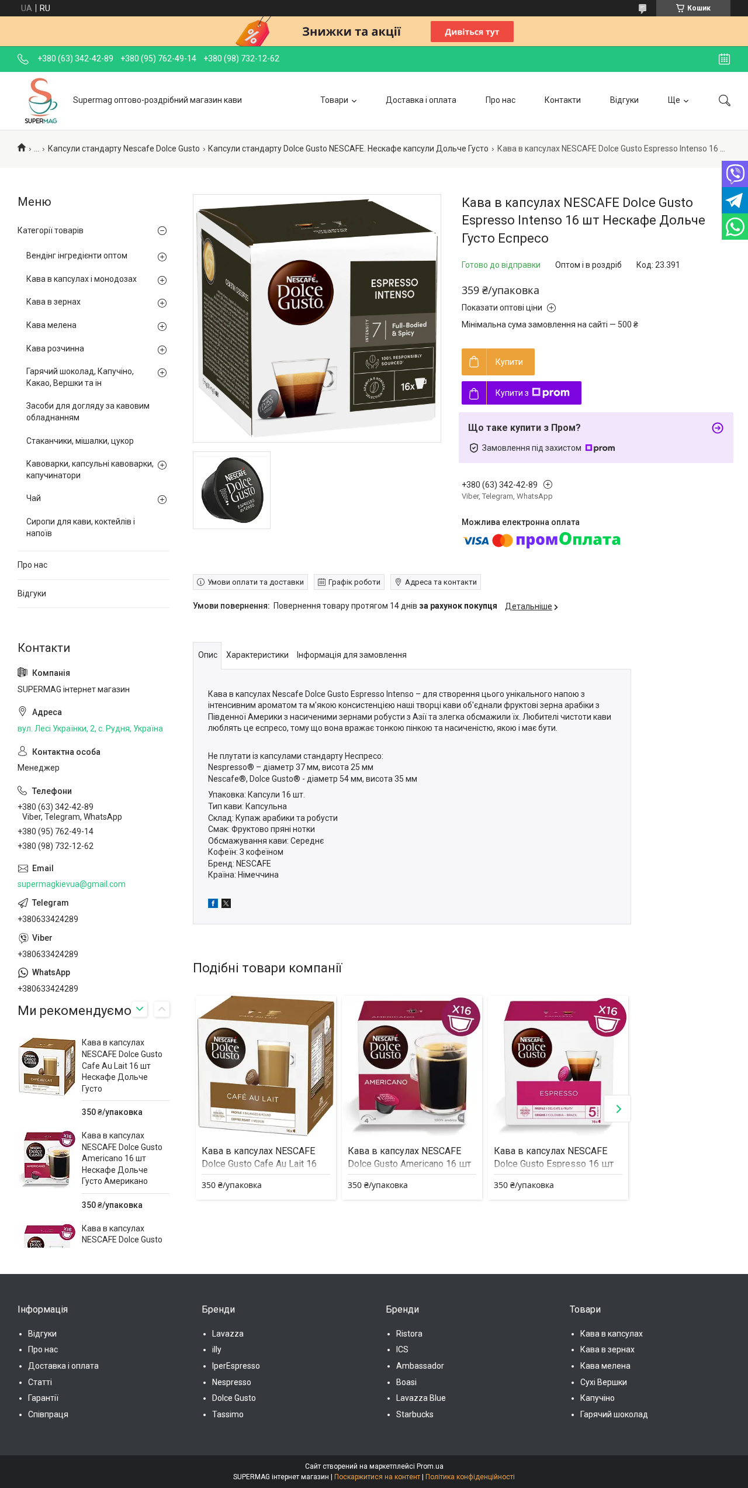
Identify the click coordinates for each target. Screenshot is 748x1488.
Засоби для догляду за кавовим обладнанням (88, 411)
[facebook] (213, 905)
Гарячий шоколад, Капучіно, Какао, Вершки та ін (80, 377)
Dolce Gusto (234, 1398)
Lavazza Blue (421, 1398)
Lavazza (228, 1333)
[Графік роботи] (724, 59)
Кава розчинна (55, 348)
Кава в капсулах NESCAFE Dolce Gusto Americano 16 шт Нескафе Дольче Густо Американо (122, 1158)
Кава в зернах (53, 301)
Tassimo (228, 1414)
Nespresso (231, 1382)
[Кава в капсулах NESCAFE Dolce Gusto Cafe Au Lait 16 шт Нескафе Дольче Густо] (266, 1066)
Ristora (409, 1333)
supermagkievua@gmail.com (72, 884)
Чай (33, 498)
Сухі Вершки (603, 1382)
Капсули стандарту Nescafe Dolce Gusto (124, 148)
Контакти (563, 100)
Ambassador (420, 1365)
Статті (40, 1382)
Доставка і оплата (421, 100)
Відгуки (624, 100)
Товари (334, 100)
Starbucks (415, 1414)
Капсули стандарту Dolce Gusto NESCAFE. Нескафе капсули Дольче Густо (348, 148)
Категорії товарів (51, 230)
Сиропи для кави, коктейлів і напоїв (80, 527)
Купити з (512, 393)
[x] (226, 905)
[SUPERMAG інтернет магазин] (41, 100)
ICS (402, 1349)
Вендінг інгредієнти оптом (76, 255)
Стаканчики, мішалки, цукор (80, 441)
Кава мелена (51, 325)
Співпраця (48, 1414)
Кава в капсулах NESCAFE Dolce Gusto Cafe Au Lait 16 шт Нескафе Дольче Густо (259, 1164)
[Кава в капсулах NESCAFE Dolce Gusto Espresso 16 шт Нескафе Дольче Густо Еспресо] (558, 1066)
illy (216, 1349)
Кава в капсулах (611, 1333)
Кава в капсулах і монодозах (81, 279)
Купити (509, 362)
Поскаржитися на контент (377, 1477)
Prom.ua (430, 1466)
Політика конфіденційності (470, 1477)
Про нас (500, 100)
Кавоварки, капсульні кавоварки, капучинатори (90, 469)
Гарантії (43, 1398)
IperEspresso (236, 1365)
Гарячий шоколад (614, 1414)
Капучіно (597, 1398)
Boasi (406, 1382)
